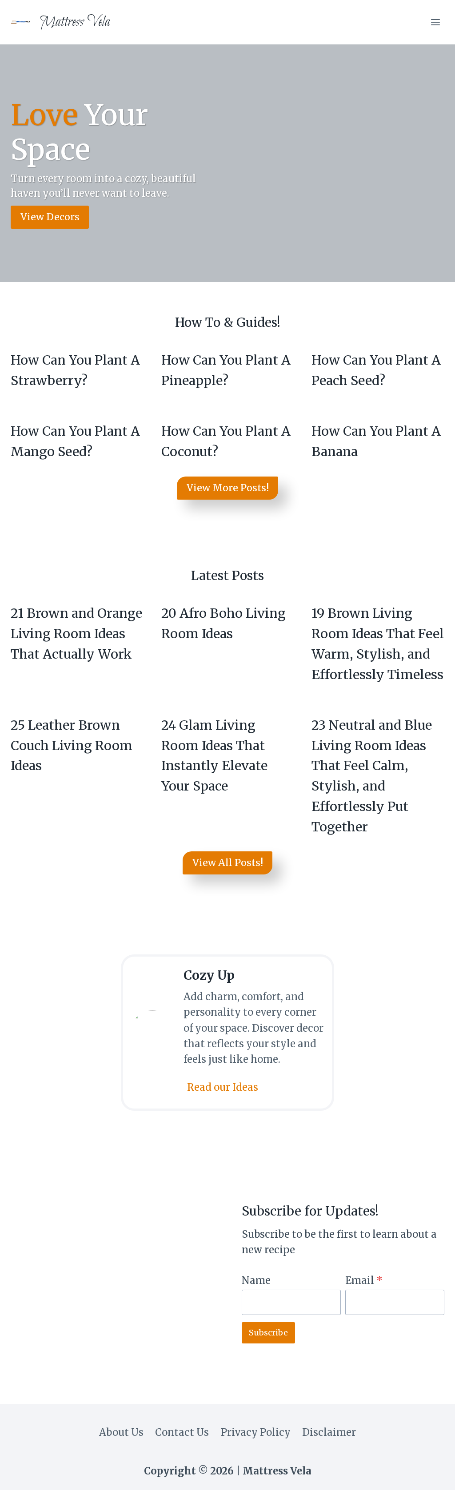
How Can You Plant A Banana (376, 441)
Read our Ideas (222, 1087)
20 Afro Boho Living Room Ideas (223, 623)
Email (364, 1280)
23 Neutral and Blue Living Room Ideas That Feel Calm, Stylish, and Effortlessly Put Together (371, 776)
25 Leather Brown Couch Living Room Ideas (71, 745)
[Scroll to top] (430, 1474)
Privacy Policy (256, 1432)
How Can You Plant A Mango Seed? (75, 441)
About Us (121, 1432)
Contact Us (182, 1432)
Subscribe (268, 1332)
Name (256, 1280)
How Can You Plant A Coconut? (226, 441)
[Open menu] (435, 22)
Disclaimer (329, 1432)
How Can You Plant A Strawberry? (75, 370)
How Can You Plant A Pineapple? (226, 370)
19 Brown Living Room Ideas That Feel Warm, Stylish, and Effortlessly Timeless (377, 643)
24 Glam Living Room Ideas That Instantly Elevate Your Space (214, 755)
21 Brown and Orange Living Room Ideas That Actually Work (76, 633)
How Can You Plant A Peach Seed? (376, 370)
